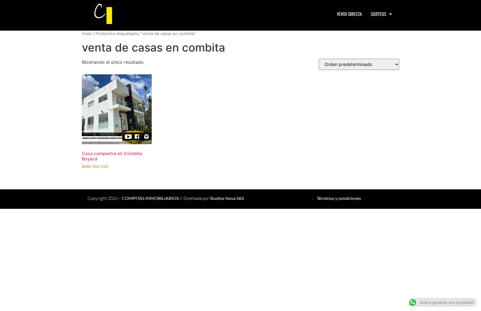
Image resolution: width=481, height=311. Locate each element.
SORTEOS (378, 14)
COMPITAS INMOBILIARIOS (150, 198)
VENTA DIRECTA (349, 14)
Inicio (87, 33)
